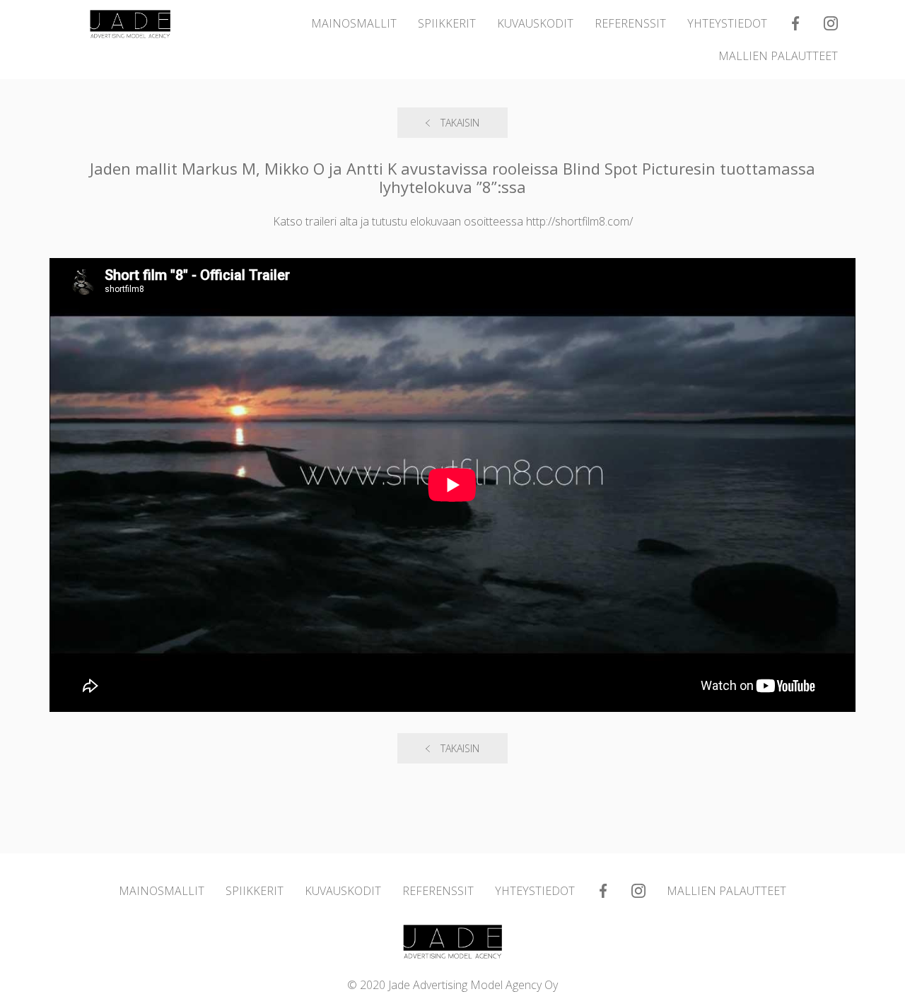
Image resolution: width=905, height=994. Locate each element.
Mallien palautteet (778, 56)
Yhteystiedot (727, 23)
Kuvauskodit (535, 23)
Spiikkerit (447, 23)
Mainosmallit (354, 23)
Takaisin (459, 122)
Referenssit (630, 23)
